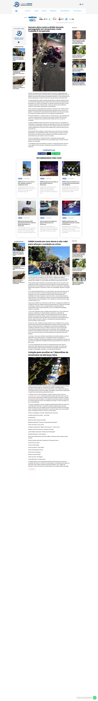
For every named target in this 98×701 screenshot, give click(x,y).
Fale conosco (77, 11)
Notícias (27, 11)
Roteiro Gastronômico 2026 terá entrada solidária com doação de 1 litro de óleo (18, 87)
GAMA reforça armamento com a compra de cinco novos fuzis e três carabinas (70, 183)
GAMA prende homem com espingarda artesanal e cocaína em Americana (70, 222)
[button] (42, 153)
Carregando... (32, 469)
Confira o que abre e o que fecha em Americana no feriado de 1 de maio (78, 56)
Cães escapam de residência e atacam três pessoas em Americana (48, 222)
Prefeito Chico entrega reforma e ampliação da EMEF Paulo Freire (78, 70)
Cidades (36, 11)
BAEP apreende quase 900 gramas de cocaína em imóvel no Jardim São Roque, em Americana (27, 223)
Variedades (53, 11)
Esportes (44, 11)
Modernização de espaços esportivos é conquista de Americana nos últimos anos (79, 83)
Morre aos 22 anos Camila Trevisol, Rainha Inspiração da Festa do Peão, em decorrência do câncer (78, 42)
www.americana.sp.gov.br (34, 396)
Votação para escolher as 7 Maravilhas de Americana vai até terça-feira (19, 73)
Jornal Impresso (64, 11)
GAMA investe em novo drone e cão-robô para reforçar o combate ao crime (18, 59)
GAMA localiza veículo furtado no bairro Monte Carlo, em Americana (49, 183)
